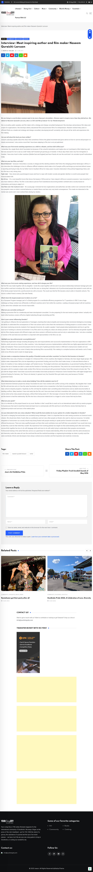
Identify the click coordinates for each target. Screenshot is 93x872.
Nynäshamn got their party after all (15, 598)
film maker (6, 453)
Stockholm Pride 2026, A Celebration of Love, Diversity (69, 598)
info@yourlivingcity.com (10, 853)
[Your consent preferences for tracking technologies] (90, 869)
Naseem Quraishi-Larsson (19, 453)
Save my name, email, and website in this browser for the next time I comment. (33, 527)
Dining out (27, 9)
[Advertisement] (46, 689)
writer (31, 453)
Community (52, 9)
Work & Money (64, 9)
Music (44, 9)
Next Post (83, 468)
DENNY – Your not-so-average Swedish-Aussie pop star (28, 2)
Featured (58, 594)
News (21, 594)
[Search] (87, 13)
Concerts (12, 594)
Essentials (75, 9)
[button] (86, 550)
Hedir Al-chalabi (8, 50)
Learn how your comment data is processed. (45, 537)
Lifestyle (18, 9)
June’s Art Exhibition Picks (15, 472)
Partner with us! (20, 18)
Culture (36, 9)
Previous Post (11, 469)
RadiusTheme (59, 868)
